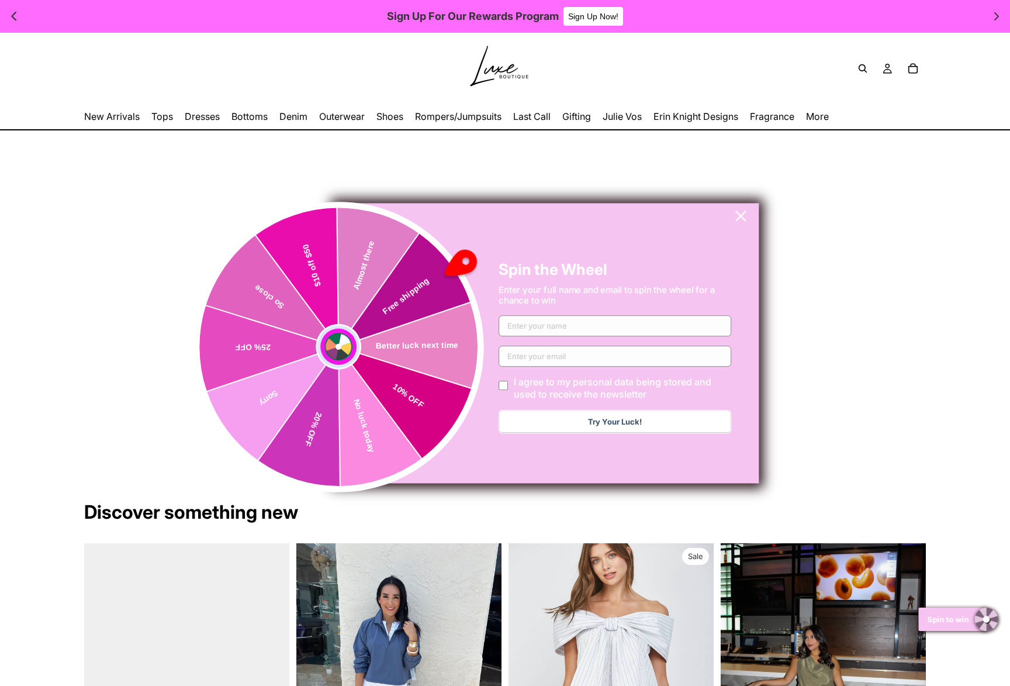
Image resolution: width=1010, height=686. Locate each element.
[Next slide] (696, 671)
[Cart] (913, 68)
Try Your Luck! (615, 421)
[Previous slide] (526, 671)
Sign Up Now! (593, 16)
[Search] (863, 68)
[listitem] (817, 117)
